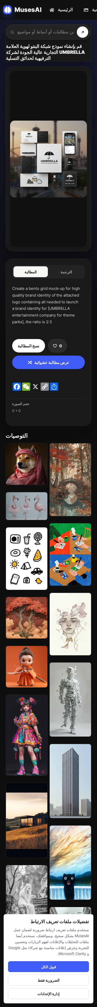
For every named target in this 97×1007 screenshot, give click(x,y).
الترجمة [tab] (66, 272)
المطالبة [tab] (31, 272)
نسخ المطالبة (28, 345)
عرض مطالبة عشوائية (51, 362)
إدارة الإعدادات (48, 993)
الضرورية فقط (48, 980)
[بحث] (82, 32)
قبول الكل (48, 967)
